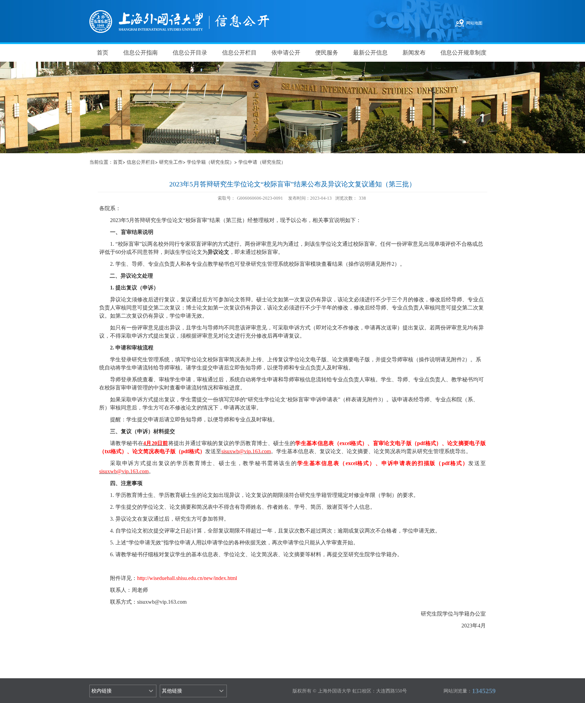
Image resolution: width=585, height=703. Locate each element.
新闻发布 (414, 52)
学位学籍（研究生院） (210, 162)
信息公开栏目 (239, 52)
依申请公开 (286, 52)
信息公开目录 (190, 52)
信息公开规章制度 (463, 52)
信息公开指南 (140, 52)
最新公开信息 (370, 52)
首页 (102, 52)
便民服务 (326, 52)
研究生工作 (171, 162)
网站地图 (474, 23)
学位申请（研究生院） (262, 162)
